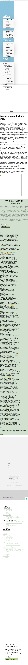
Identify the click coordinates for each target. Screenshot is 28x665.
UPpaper (8, 56)
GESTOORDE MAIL (10, 54)
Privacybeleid (9, 485)
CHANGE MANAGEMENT (10, 34)
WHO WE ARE (9, 20)
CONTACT (6, 60)
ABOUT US (6, 17)
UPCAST (6, 58)
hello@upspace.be (14, 476)
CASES (8, 27)
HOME (5, 15)
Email (3, 224)
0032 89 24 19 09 (14, 477)
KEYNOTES (9, 37)
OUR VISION (8, 23)
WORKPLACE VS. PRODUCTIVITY (11, 44)
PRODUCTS (7, 28)
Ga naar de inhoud (5, 0)
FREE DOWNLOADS (7, 39)
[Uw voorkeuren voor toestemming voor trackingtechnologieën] (26, 498)
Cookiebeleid (18, 485)
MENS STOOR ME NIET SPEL (9, 49)
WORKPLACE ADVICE (10, 32)
